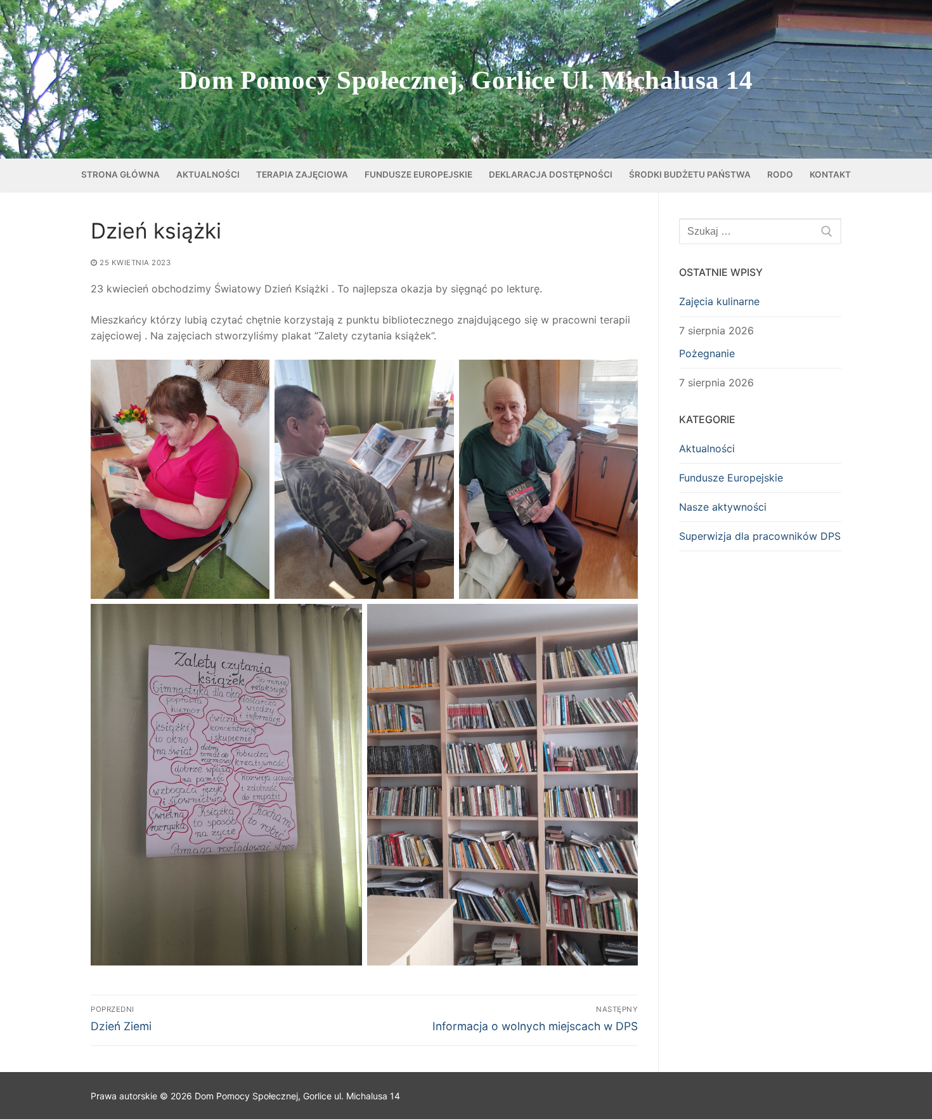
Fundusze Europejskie (731, 477)
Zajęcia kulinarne (719, 301)
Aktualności (707, 448)
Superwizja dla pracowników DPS (760, 536)
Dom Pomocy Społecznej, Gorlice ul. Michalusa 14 (466, 80)
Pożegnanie (707, 353)
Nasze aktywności (723, 507)
